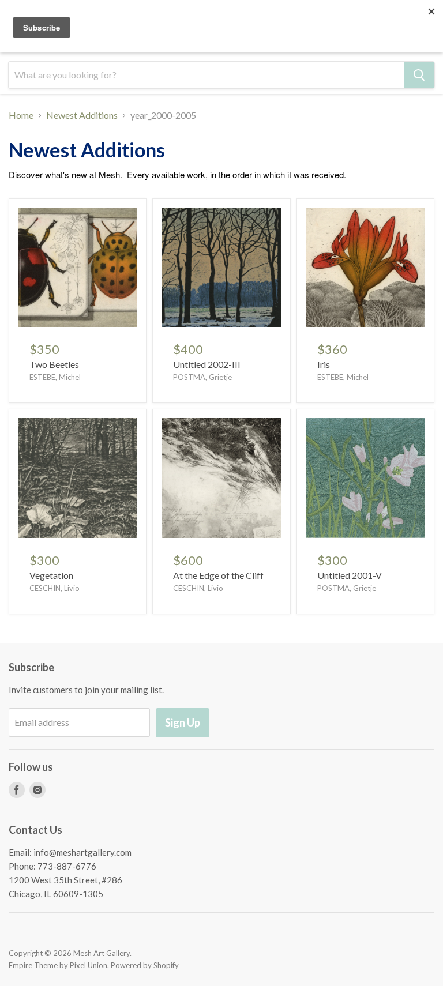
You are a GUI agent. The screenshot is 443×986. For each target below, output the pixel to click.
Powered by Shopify (145, 965)
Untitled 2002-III (207, 364)
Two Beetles (54, 364)
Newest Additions (82, 115)
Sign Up (182, 722)
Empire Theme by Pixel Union (58, 965)
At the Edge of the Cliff (218, 575)
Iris (323, 364)
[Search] (419, 75)
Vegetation (51, 575)
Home (21, 115)
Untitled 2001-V (349, 575)
